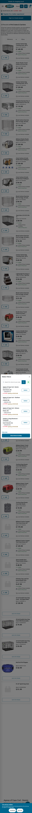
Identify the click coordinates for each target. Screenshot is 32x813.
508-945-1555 (7, 402)
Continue (12, 810)
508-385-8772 (7, 391)
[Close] (29, 377)
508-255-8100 (7, 412)
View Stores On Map (16, 435)
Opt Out (20, 810)
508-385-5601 (7, 424)
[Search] (24, 382)
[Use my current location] (28, 382)
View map (4, 432)
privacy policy (11, 807)
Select (25, 390)
